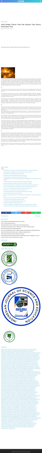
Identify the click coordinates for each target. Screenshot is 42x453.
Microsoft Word (21, 392)
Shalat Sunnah (16, 407)
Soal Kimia (23, 411)
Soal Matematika (31, 411)
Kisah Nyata (35, 383)
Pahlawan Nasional (23, 395)
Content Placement (12, 363)
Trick (15, 423)
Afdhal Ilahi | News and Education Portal (24, 451)
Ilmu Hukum (3, 375)
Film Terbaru (4, 368)
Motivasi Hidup (33, 392)
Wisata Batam (12, 426)
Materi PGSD (4, 390)
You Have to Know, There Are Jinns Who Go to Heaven (12, 237)
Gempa (19, 370)
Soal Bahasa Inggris (31, 409)
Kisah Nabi (28, 383)
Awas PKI (16, 354)
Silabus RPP (4, 409)
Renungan (29, 402)
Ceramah (15, 361)
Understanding (29, 423)
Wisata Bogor (20, 426)
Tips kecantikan (18, 419)
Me (22, 390)
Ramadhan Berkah (15, 402)
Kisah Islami (4, 383)
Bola (24, 359)
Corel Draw (21, 363)
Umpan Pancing (20, 423)
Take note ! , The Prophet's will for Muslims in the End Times (15, 189)
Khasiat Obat (22, 382)
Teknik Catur (18, 414)
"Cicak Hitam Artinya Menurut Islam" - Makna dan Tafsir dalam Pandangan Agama (17, 226)
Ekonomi (13, 366)
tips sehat (33, 419)
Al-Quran (20, 351)
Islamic (31, 378)
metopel (13, 392)
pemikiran (7, 397)
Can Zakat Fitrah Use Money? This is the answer (13, 193)
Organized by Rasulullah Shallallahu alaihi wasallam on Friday (15, 175)
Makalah (26, 387)
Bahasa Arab (4, 356)
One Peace (32, 394)
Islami (27, 378)
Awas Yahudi (29, 354)
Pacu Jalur (15, 395)
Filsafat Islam (16, 368)
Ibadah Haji (4, 373)
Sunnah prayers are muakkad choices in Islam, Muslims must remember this (18, 172)
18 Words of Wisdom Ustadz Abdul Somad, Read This (14, 199)
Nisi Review (20, 394)
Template (3, 419)
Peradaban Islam (24, 399)
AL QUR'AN (8, 351)
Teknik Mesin (32, 416)
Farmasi (19, 366)
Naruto (14, 394)
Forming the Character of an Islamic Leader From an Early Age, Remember (18, 181)
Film (37, 366)
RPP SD (8, 404)
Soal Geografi (17, 411)
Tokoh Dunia (22, 421)
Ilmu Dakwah (15, 373)
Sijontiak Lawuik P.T (31, 407)
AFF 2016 (15, 349)
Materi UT (18, 390)
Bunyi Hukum (35, 359)
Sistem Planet (18, 409)
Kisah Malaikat (11, 383)
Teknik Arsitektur (10, 414)
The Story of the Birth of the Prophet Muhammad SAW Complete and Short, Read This (20, 206)
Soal (24, 409)
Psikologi (3, 402)
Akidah (3, 351)
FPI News (10, 370)
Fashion (25, 366)
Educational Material (5, 366)
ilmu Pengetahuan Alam (20, 375)
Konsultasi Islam (4, 385)
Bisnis (16, 359)
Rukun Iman (13, 404)
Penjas (17, 399)
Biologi (36, 358)
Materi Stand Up (11, 390)
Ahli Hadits (26, 349)
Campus (3, 361)
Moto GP (3, 394)
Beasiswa (3, 358)
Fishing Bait (31, 368)
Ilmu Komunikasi (11, 375)
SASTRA (30, 404)
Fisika (37, 368)
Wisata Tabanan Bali (28, 426)
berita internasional (19, 358)
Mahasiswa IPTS (19, 387)
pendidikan (13, 397)
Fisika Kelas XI (4, 370)
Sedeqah (3, 406)
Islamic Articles (4, 380)
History (29, 371)
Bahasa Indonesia (11, 356)
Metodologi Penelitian (6, 392)
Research (35, 402)
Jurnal (16, 380)
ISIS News (21, 378)
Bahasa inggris (20, 356)
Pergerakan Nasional (34, 399)
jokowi (11, 380)
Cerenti (20, 361)
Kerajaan (3, 382)
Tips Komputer (25, 419)
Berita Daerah (10, 358)
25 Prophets (9, 349)
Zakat (12, 428)
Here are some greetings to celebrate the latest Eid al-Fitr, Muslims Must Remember (20, 204)
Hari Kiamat (23, 371)
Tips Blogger (10, 419)
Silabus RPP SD (10, 409)
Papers (36, 395)
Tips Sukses (4, 421)
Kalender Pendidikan (24, 380)
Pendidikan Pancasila (30, 397)
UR (34, 423)
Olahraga (26, 394)
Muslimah (8, 394)
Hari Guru (17, 371)
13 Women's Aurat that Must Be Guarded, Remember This (15, 201)
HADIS (30, 370)
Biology (11, 359)
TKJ (16, 421)
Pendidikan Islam (21, 397)
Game (15, 370)
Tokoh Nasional (4, 423)
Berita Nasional (29, 358)
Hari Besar (11, 371)
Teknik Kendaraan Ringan (6, 416)
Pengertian (11, 399)
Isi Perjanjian (15, 378)
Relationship (23, 402)
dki (29, 363)
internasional (4, 378)
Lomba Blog (35, 385)
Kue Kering (24, 385)
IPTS (9, 378)
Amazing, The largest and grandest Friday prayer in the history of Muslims (18, 183)
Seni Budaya (4, 407)
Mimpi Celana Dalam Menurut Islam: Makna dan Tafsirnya (12, 233)
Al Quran (14, 351)
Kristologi (12, 385)
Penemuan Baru (4, 399)
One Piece (3, 395)
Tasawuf (3, 414)
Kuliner (29, 385)
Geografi (24, 370)
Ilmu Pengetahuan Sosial (31, 375)
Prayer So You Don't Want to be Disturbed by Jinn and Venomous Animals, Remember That (21, 184)
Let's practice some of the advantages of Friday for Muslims (15, 177)
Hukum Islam (36, 371)
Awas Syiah (22, 354)
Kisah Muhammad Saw (20, 383)
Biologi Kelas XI (4, 359)
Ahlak (20, 349)
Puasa (9, 402)
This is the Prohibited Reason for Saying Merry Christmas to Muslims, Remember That (20, 186)
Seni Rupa (9, 407)
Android (25, 351)
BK (19, 359)
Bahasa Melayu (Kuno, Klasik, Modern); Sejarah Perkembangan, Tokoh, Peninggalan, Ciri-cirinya (20, 235)
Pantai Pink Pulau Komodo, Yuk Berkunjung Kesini (11, 228)
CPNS (26, 363)
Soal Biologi (4, 411)
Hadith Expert (4, 371)
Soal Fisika (10, 411)
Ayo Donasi (35, 354)
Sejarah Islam (24, 406)
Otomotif (9, 395)
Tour (11, 423)
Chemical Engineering (28, 361)
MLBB (27, 392)
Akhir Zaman (32, 349)
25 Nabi (3, 349)
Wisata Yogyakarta (5, 428)
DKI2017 (34, 363)
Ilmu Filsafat (22, 373)
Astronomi (3, 354)
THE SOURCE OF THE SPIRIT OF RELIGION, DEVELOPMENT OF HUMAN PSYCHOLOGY (20, 170)
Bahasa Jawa (28, 356)
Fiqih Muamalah (24, 368)
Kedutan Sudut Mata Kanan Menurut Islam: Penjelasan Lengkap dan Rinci (15, 232)
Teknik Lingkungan (24, 416)
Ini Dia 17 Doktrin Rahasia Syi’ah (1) (8, 223)
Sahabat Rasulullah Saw (22, 404)
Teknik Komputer (16, 416)
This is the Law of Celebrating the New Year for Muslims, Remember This (18, 188)
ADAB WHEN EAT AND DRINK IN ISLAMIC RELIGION (14, 173)
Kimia (28, 382)
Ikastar (9, 373)
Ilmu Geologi (29, 373)
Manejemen (33, 387)
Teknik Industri (34, 414)
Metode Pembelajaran (29, 390)
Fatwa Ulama (31, 366)
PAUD (2, 397)
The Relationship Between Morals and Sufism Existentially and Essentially (18, 191)
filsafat (10, 368)
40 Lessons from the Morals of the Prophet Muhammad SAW (15, 197)
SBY (34, 404)
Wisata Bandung (4, 426)
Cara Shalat (9, 361)
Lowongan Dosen (11, 387)
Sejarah (8, 406)
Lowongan (3, 387)
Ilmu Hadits (36, 373)
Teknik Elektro (26, 414)
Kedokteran (32, 380)
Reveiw (3, 404)
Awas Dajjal (10, 354)
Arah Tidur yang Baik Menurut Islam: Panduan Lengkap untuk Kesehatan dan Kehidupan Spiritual (20, 230)
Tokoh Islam (28, 421)
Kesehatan (9, 382)
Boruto (28, 359)
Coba (35, 361)
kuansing (17, 385)
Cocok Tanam (4, 363)
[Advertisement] (21, 13)
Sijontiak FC (23, 407)
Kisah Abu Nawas (34, 382)
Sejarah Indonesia (16, 406)
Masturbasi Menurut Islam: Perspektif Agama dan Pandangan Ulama (15, 224)
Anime (31, 351)
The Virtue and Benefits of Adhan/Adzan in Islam (13, 202)
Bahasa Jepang (35, 356)
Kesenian (15, 382)
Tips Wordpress (10, 421)
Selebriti (32, 406)
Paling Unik (31, 395)
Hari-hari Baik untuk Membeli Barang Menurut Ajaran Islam (13, 221)
